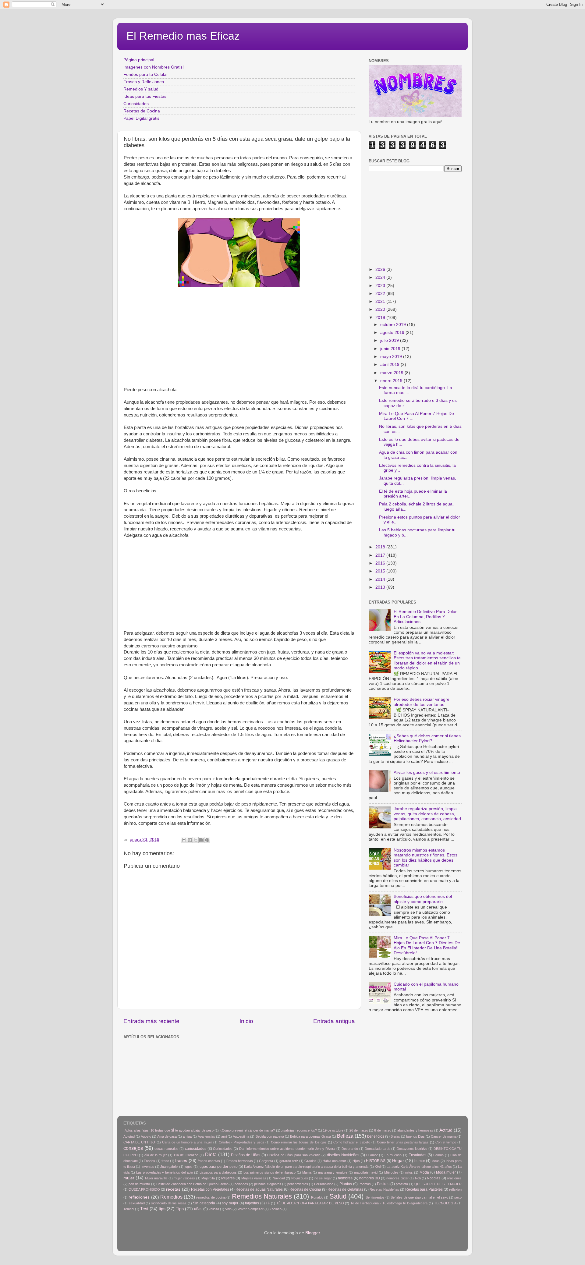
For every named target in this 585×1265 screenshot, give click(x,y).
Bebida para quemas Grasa (310, 1136)
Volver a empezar (251, 1209)
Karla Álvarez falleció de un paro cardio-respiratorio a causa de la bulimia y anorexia (306, 1166)
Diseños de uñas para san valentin (293, 1155)
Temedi (128, 1209)
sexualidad (137, 1203)
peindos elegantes (267, 1184)
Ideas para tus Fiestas (144, 96)
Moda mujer (446, 1172)
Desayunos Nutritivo (412, 1148)
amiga (187, 1136)
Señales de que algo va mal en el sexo (419, 1197)
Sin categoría (204, 1203)
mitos (409, 1172)
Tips (180, 1209)
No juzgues (299, 1178)
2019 (380, 317)
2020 (380, 309)
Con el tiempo (445, 1142)
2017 (380, 555)
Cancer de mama (443, 1136)
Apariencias (206, 1136)
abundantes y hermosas (415, 1130)
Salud (337, 1196)
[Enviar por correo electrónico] (184, 840)
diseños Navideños (343, 1155)
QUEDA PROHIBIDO (144, 1189)
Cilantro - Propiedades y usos (241, 1142)
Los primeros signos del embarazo (269, 1172)
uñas (198, 1209)
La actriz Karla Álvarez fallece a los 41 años (419, 1166)
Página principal (138, 60)
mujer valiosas (184, 1178)
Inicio (246, 1021)
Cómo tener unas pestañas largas (403, 1142)
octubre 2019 (393, 324)
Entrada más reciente (151, 1021)
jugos (189, 1166)
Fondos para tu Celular (145, 74)
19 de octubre (333, 1130)
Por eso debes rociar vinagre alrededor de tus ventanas (421, 702)
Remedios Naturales (262, 1196)
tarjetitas (252, 1203)
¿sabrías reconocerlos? (299, 1130)
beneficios (375, 1136)
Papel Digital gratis (141, 118)
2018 (380, 547)
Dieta (211, 1154)
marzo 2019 (392, 372)
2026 (380, 269)
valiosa (214, 1209)
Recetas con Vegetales (210, 1189)
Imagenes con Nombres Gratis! (153, 67)
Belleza (345, 1136)
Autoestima (241, 1136)
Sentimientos (375, 1197)
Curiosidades (136, 103)
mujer (128, 1178)
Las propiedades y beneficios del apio (164, 1172)
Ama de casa (167, 1136)
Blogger (312, 1233)
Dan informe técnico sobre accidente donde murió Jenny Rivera (287, 1148)
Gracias (310, 1161)
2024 (380, 277)
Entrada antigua (334, 1021)
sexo (458, 1197)
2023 (380, 285)
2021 (380, 301)
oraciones (454, 1178)
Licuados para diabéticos (218, 1172)
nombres (345, 1178)
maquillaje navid (366, 1172)
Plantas (345, 1184)
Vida (228, 1209)
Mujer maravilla (156, 1178)
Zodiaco (276, 1209)
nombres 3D (369, 1178)
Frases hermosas (239, 1161)
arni (224, 1136)
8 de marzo (382, 1130)
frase (165, 1161)
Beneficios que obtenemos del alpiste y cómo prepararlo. (423, 899)
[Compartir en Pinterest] (207, 840)
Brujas (395, 1136)
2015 (380, 571)
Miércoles (391, 1172)
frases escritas (209, 1161)
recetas (173, 1189)
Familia (438, 1155)
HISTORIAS (375, 1161)
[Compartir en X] (196, 840)
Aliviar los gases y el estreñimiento (427, 772)
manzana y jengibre (333, 1172)
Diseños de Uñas (245, 1155)
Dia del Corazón (186, 1155)
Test (144, 1209)
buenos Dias (415, 1136)
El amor (372, 1155)
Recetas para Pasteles (424, 1189)
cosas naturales (166, 1148)
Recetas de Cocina (141, 111)
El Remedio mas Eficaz (183, 36)
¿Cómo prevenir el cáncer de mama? (247, 1130)
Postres (383, 1184)
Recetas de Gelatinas (345, 1189)
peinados (241, 1184)
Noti (418, 1178)
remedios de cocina (210, 1197)
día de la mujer (155, 1155)
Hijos (356, 1161)
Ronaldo (317, 1197)
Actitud (445, 1130)
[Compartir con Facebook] (201, 840)
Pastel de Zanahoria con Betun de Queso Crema (192, 1184)
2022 (380, 293)
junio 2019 (391, 348)
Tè (268, 1203)
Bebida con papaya (270, 1136)
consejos (133, 1148)
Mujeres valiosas (253, 1178)
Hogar (398, 1160)
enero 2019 (392, 380)
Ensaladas (417, 1155)
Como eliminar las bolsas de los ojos (299, 1142)
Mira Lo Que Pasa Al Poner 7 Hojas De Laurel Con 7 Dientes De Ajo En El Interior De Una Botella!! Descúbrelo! (427, 945)
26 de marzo (358, 1130)
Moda (424, 1172)
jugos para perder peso (218, 1166)
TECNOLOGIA (445, 1203)
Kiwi (378, 1166)
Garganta (266, 1161)
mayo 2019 (391, 356)
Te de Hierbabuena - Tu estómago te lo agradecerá (388, 1203)
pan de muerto (139, 1184)
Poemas (365, 1184)
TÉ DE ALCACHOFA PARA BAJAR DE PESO (310, 1203)
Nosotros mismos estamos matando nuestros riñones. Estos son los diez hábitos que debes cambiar (425, 857)
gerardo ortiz (288, 1161)
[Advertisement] (239, 344)
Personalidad (323, 1184)
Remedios (171, 1196)
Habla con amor (334, 1161)
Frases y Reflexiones (143, 82)
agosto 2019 (393, 332)
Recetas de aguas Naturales (259, 1189)
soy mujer (230, 1203)
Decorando (350, 1148)
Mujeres (228, 1178)
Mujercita (208, 1178)
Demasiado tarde (377, 1148)
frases (181, 1160)
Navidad (279, 1178)
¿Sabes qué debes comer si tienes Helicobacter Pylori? (427, 738)
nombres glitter (397, 1178)
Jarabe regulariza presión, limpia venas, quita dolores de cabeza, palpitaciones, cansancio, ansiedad (427, 813)
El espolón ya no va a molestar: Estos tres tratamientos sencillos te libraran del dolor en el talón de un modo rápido (427, 660)
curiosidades (195, 1148)
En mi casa (393, 1155)
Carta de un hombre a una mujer (187, 1142)
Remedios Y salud (140, 89)
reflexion (455, 1189)
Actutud (129, 1136)
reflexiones (139, 1197)
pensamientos (297, 1184)
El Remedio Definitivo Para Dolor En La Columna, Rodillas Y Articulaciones (425, 616)
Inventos (147, 1166)
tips (162, 1209)
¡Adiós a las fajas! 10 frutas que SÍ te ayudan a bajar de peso (168, 1130)
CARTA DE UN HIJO (139, 1142)
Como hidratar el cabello (351, 1142)
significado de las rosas (168, 1203)
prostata (402, 1184)
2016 (380, 563)
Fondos (149, 1161)
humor (419, 1161)
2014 (380, 579)
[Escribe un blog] (190, 840)
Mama (306, 1172)
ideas (436, 1161)
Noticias (433, 1178)
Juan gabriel (169, 1166)
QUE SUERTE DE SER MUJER (438, 1184)
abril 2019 (390, 364)
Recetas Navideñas (384, 1189)
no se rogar (323, 1178)
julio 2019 (390, 340)
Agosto (146, 1136)
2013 (380, 587)
